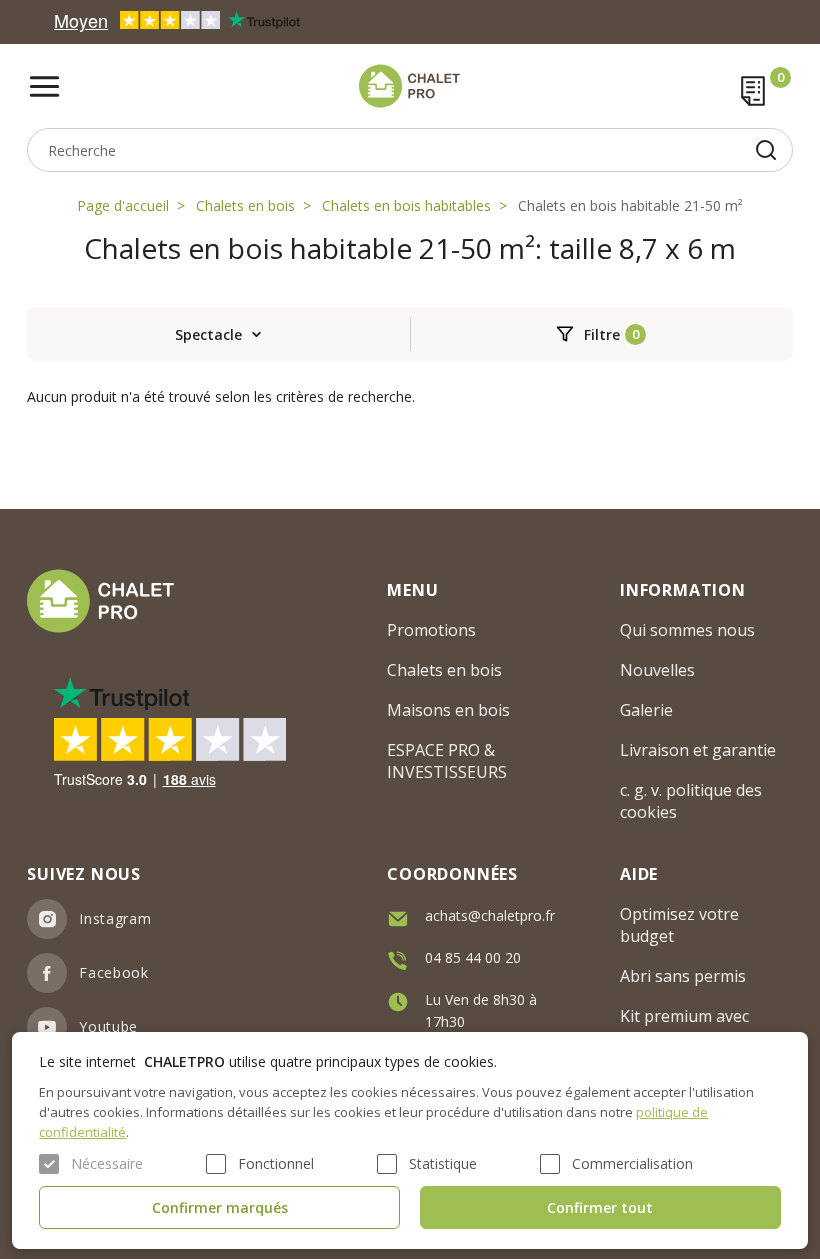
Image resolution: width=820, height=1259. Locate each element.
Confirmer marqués (220, 1207)
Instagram (115, 918)
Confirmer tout (600, 1207)
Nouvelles (657, 670)
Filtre (602, 334)
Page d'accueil (123, 205)
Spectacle (208, 334)
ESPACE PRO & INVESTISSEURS (447, 761)
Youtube (108, 1026)
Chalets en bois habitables (406, 205)
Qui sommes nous (687, 630)
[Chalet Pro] (409, 86)
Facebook (114, 972)
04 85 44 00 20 (473, 957)
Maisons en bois (448, 710)
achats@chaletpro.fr (490, 915)
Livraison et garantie (698, 750)
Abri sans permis (683, 976)
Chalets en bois (245, 205)
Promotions (431, 630)
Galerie (646, 710)
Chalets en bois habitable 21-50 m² (630, 205)
